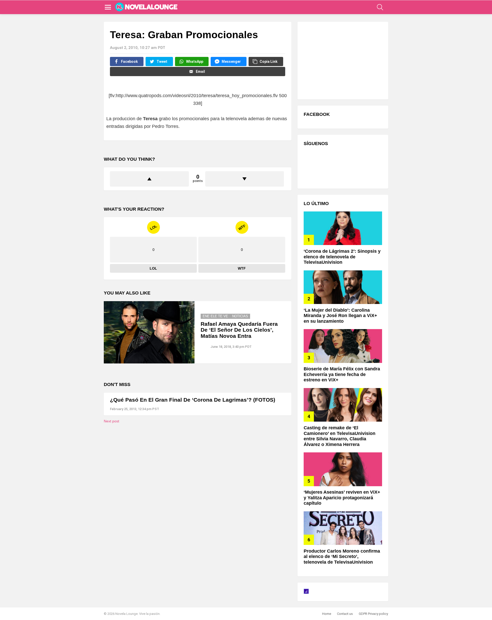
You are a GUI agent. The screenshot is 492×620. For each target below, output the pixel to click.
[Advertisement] (342, 60)
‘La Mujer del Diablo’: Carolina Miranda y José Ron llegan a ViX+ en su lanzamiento (340, 316)
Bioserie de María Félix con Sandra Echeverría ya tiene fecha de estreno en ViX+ (342, 374)
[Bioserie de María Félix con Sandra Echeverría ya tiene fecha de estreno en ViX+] (343, 346)
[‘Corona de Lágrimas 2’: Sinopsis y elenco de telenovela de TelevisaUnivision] (343, 228)
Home (326, 614)
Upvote (149, 179)
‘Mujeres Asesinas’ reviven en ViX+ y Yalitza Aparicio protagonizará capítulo (342, 498)
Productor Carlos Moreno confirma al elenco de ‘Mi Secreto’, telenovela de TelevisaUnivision (342, 556)
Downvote (244, 179)
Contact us (345, 614)
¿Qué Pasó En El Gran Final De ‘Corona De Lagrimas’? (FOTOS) (192, 400)
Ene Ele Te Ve (215, 316)
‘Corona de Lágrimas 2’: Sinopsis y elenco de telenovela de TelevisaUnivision (342, 257)
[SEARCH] (380, 7)
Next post (111, 421)
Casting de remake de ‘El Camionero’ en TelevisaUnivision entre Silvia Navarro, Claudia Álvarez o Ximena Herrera (339, 436)
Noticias (240, 316)
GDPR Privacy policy (373, 614)
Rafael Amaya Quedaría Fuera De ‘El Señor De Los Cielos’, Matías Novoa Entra (239, 330)
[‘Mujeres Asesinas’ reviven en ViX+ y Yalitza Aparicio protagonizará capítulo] (343, 469)
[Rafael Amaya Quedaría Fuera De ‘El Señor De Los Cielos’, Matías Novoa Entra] (149, 332)
